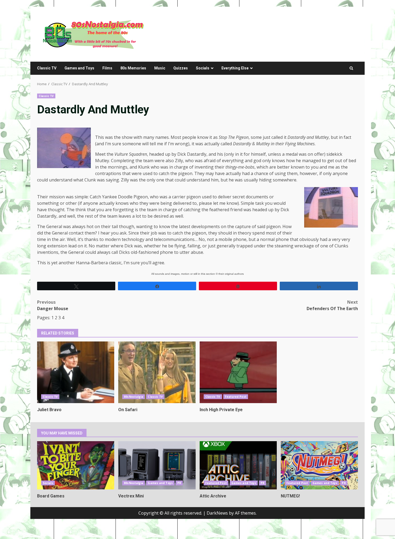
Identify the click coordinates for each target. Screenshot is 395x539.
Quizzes (180, 68)
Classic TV (46, 68)
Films (107, 68)
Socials (202, 68)
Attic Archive (238, 465)
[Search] (351, 68)
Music (159, 68)
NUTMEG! (319, 465)
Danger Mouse (52, 305)
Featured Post (235, 397)
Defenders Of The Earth (332, 305)
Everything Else (235, 68)
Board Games (75, 465)
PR (179, 483)
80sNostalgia (133, 397)
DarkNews (217, 513)
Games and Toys (79, 68)
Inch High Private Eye (238, 372)
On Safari (156, 372)
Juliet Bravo (75, 372)
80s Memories (133, 68)
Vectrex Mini (156, 465)
